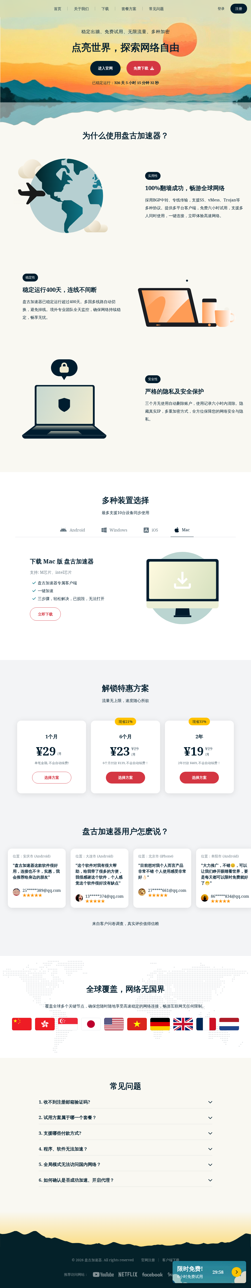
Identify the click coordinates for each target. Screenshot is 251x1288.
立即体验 (125, 664)
